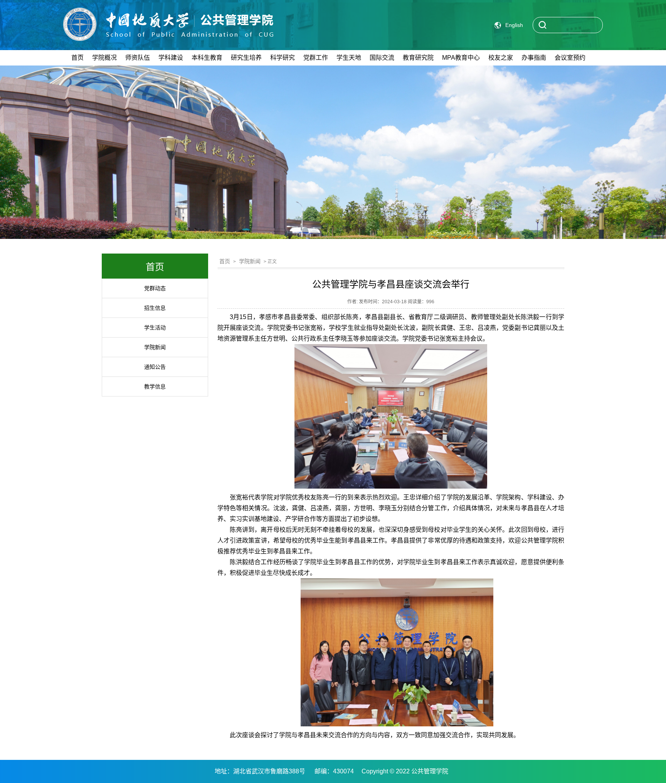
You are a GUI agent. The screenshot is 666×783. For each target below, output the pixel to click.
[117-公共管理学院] (168, 29)
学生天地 (348, 57)
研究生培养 (246, 57)
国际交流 (382, 57)
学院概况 (104, 57)
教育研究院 (418, 57)
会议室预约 (570, 57)
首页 (77, 57)
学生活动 (155, 327)
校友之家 (500, 57)
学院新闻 (155, 347)
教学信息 (155, 386)
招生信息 (155, 308)
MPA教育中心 (461, 57)
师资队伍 (137, 57)
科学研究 (282, 57)
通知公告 (155, 367)
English (514, 25)
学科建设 (170, 57)
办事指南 (533, 57)
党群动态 (155, 288)
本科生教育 (207, 57)
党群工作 (315, 57)
